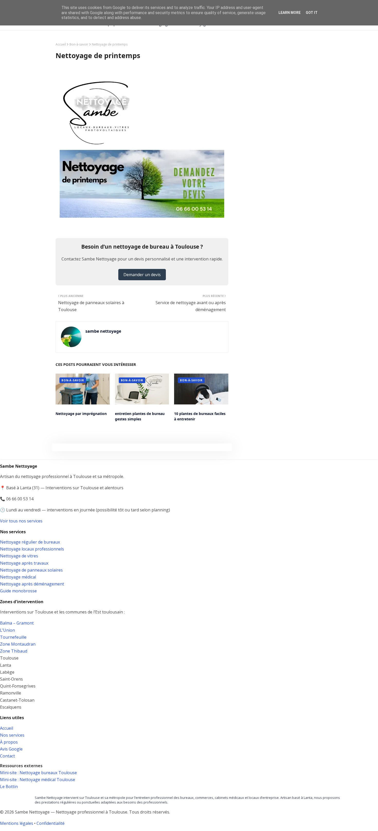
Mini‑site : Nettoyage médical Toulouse (37, 779)
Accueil (61, 44)
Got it (312, 13)
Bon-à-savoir (78, 44)
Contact (7, 756)
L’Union (7, 630)
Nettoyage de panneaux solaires (31, 570)
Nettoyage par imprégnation (81, 413)
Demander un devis (142, 274)
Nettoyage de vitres (19, 556)
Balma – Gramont (17, 623)
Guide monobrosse (18, 591)
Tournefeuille (13, 637)
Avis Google (11, 749)
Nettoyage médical (18, 577)
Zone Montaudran (17, 644)
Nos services (12, 735)
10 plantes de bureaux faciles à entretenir (200, 416)
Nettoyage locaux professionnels (32, 549)
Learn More (289, 13)
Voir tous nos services (21, 521)
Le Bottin (9, 786)
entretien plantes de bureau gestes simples (140, 416)
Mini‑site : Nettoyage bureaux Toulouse (38, 772)
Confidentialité (51, 823)
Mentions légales (16, 823)
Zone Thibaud (13, 651)
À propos (9, 742)
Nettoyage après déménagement (32, 584)
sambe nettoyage (103, 331)
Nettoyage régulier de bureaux (30, 542)
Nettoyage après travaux (24, 563)
